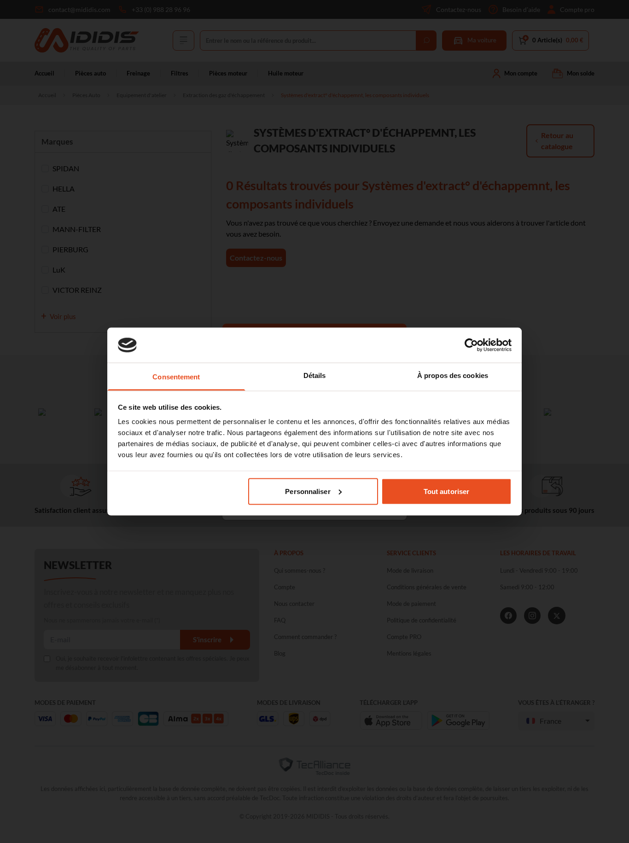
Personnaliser (307, 491)
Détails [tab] (314, 375)
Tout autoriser (446, 491)
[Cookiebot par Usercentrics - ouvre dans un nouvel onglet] (471, 345)
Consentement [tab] (176, 377)
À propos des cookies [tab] (452, 375)
